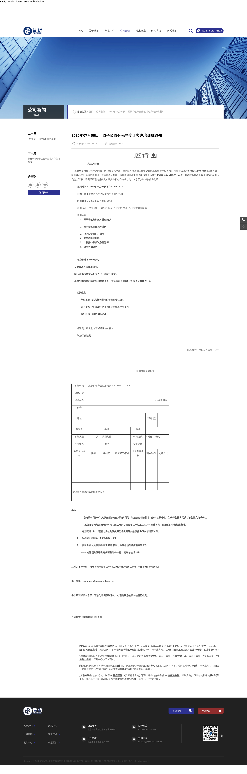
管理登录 (133, 761)
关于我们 (94, 30)
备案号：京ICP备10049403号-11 (91, 761)
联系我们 (172, 30)
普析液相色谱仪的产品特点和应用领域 (44, 160)
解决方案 (156, 30)
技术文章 (141, 30)
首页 (80, 30)
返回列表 (43, 192)
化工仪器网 (122, 761)
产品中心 (109, 30)
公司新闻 (125, 30)
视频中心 (28, 742)
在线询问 (177, 710)
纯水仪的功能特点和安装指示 (42, 138)
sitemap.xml (143, 761)
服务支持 (206, 710)
